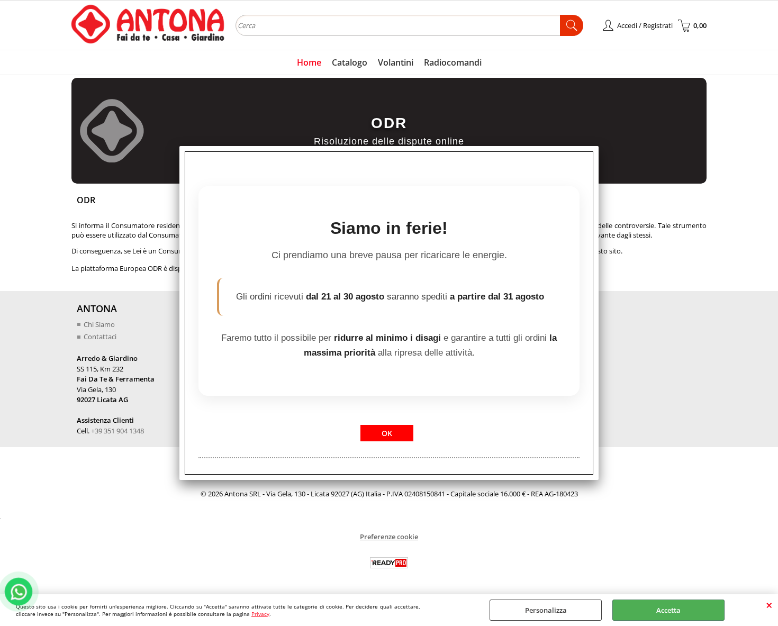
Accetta (668, 610)
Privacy (260, 614)
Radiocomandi (453, 62)
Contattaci (100, 336)
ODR (389, 122)
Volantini (395, 62)
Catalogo (349, 62)
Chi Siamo (99, 324)
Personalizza (546, 610)
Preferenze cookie (389, 536)
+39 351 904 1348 (117, 431)
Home (309, 62)
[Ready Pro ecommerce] (389, 563)
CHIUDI (769, 605)
